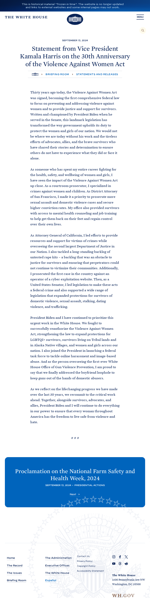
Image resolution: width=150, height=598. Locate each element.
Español (50, 580)
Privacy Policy (84, 561)
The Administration (58, 557)
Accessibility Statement (90, 571)
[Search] (142, 30)
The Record (14, 565)
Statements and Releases (97, 74)
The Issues (14, 572)
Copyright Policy (86, 566)
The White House (57, 572)
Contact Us (83, 556)
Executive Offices (57, 565)
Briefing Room (57, 74)
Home (11, 557)
